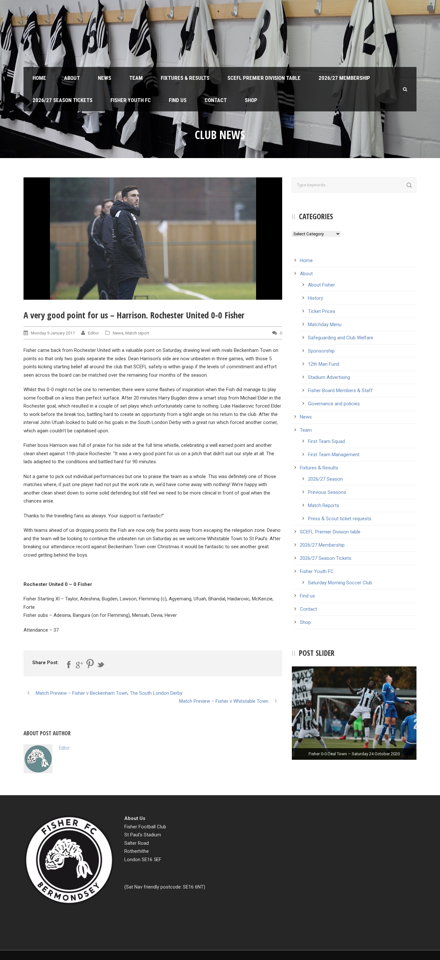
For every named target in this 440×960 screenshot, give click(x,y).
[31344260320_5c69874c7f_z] (153, 238)
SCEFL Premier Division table (264, 78)
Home (39, 78)
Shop (251, 100)
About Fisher (321, 285)
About (72, 78)
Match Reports (323, 505)
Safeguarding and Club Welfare (340, 338)
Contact (216, 100)
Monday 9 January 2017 (53, 333)
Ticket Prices (321, 311)
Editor (93, 333)
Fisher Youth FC (130, 100)
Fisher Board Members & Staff (340, 390)
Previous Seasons (327, 492)
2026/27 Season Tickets (62, 100)
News (104, 78)
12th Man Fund (323, 364)
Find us (178, 100)
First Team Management (333, 454)
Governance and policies (334, 404)
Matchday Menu (324, 324)
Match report (137, 333)
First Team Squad (326, 441)
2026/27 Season (325, 479)
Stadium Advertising (329, 377)
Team (136, 78)
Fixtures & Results (185, 78)
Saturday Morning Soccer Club (340, 583)
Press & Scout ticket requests (339, 519)
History (315, 298)
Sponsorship (321, 351)
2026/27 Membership (344, 78)
